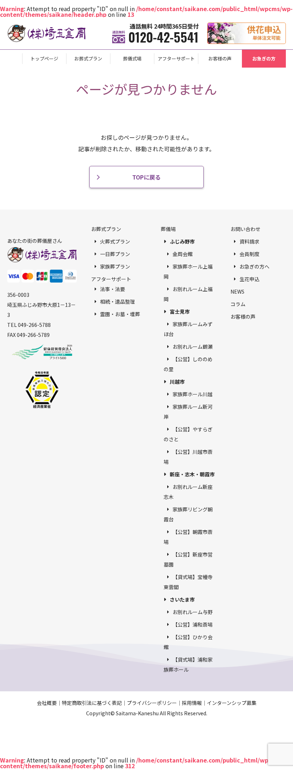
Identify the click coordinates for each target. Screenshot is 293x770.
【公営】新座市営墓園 (188, 559)
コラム (237, 304)
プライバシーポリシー (152, 702)
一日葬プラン (115, 254)
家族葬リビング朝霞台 (188, 514)
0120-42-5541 (163, 36)
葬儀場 (168, 228)
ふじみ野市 (182, 241)
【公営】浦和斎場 (193, 624)
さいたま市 (182, 599)
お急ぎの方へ (254, 266)
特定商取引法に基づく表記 (92, 702)
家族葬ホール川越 (193, 394)
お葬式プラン (88, 58)
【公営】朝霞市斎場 (188, 536)
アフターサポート (176, 58)
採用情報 (192, 702)
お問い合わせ (245, 228)
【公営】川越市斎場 (188, 456)
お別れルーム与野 (193, 611)
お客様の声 (220, 58)
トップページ (44, 58)
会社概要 (47, 702)
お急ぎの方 (263, 58)
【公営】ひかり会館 (188, 642)
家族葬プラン (115, 266)
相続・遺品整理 (117, 301)
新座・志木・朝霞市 (192, 474)
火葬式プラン (115, 241)
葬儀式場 (132, 58)
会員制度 (249, 254)
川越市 (177, 381)
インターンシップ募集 (232, 702)
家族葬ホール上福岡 (188, 271)
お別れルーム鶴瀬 (193, 346)
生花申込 (249, 279)
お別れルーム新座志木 (188, 491)
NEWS (237, 291)
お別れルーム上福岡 (188, 294)
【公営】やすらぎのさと (188, 434)
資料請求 (249, 241)
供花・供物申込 (285, 26)
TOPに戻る (146, 177)
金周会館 (183, 254)
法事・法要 (112, 289)
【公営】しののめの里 (188, 364)
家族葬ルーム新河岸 (188, 411)
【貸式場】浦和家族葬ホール (188, 664)
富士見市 (180, 311)
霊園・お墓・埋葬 (120, 314)
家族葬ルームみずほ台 (188, 329)
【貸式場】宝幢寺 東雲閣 (188, 581)
